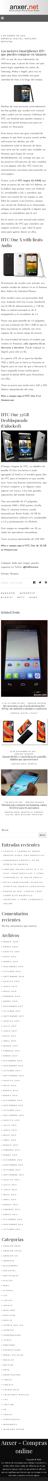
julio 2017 (10, 1026)
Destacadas (11, 1276)
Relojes (8, 1365)
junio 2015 (10, 1130)
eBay (17, 815)
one (34, 598)
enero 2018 (10, 1001)
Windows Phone (14, 1429)
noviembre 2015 (13, 1105)
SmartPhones (12, 1375)
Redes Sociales (13, 1355)
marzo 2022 (11, 942)
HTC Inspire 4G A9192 (29, 181)
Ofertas (8, 1330)
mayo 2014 (10, 1195)
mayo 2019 (10, 957)
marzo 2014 (10, 1205)
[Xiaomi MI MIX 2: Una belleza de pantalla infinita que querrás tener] (24, 732)
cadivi (8, 598)
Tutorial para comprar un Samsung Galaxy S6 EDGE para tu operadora (24, 806)
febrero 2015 (11, 1150)
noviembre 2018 (13, 966)
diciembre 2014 (13, 1160)
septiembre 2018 (13, 976)
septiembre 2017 (13, 1016)
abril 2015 (10, 1140)
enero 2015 (10, 1155)
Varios (7, 1414)
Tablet (7, 1380)
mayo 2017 (10, 1036)
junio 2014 (10, 1190)
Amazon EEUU (12, 1246)
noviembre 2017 (13, 1006)
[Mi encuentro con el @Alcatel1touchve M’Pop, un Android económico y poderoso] (24, 658)
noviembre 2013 (13, 1224)
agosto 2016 (11, 1080)
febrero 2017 (11, 1051)
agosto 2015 (11, 1120)
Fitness (8, 1290)
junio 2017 (10, 1031)
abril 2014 (10, 1199)
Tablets (8, 1385)
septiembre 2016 (13, 1076)
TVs (5, 1400)
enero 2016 (10, 1095)
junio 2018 (10, 986)
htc (22, 598)
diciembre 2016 (13, 1061)
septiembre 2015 (13, 1115)
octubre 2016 (12, 1071)
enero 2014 (10, 1214)
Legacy (34, 713)
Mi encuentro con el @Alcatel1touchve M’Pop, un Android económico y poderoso (24, 707)
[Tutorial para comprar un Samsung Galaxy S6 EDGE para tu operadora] (24, 782)
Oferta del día (13, 1325)
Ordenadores (12, 1335)
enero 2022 (10, 947)
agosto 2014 (11, 1180)
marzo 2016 (10, 1090)
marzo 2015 (10, 1145)
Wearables (10, 1424)
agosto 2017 (11, 1021)
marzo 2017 (10, 1046)
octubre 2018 (12, 971)
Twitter (8, 1405)
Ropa (6, 1370)
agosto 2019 (11, 952)
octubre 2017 (12, 1011)
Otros (7, 1340)
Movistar (7, 42)
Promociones (12, 1350)
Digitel (18, 39)
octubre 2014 (12, 1170)
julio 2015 (10, 1125)
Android (6, 39)
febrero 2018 (11, 996)
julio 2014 (10, 1185)
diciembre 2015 (13, 1100)
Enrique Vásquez (37, 703)
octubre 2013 (12, 1229)
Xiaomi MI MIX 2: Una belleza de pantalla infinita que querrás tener (24, 758)
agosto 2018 (11, 981)
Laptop (8, 1300)
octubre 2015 (12, 1110)
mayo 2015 (10, 1135)
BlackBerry (11, 1266)
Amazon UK (27, 812)
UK (5, 1409)
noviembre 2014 (13, 1165)
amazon (9, 593)
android (28, 593)
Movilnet (31, 39)
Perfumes (9, 1345)
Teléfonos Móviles (16, 1395)
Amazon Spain (19, 764)
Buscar (5, 830)
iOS (5, 1295)
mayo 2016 (10, 1086)
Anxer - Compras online (16, 1460)
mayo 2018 (10, 991)
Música (7, 1320)
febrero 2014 (11, 1209)
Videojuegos (11, 1419)
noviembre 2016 (13, 1066)
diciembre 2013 (13, 1219)
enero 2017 (10, 1056)
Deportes (9, 1271)
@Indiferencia (30, 567)
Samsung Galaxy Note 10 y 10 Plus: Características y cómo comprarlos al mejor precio (23, 873)
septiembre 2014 (13, 1175)
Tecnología (11, 1390)
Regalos (8, 1360)
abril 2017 (10, 1041)
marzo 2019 (10, 961)
